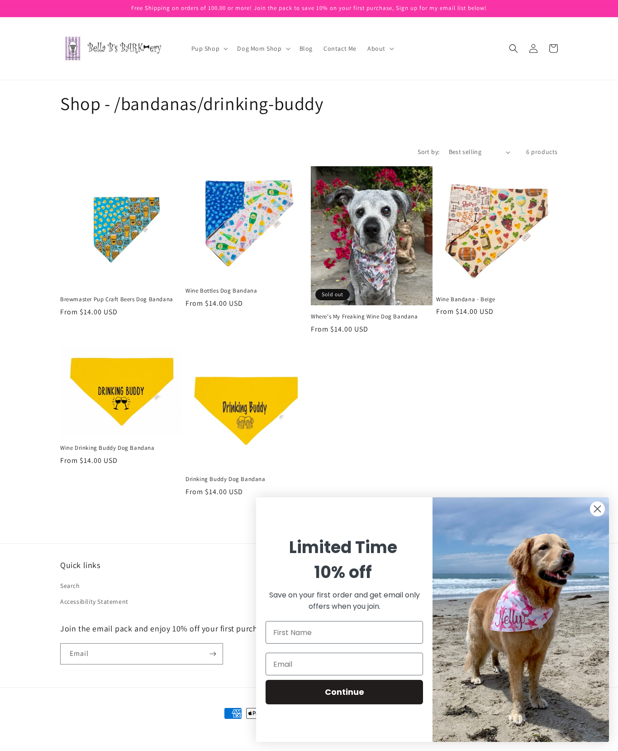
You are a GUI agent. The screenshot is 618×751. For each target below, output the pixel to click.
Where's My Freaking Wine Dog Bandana (364, 316)
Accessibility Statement (94, 601)
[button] (209, 48)
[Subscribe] (213, 653)
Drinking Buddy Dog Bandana (225, 479)
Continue (344, 692)
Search (70, 586)
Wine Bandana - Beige (465, 299)
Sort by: (428, 152)
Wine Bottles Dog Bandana (221, 290)
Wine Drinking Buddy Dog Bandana (107, 448)
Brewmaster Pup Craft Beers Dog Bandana (116, 299)
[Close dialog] (597, 509)
